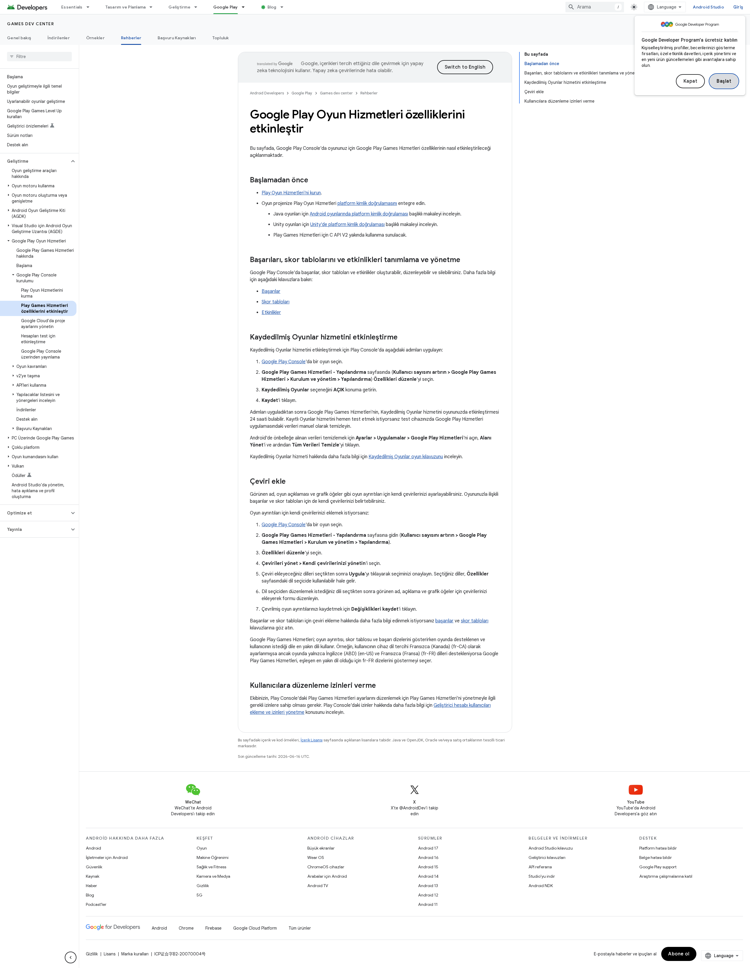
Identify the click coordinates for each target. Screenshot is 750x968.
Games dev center (30, 23)
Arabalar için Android (327, 876)
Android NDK (541, 885)
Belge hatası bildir (655, 857)
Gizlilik (203, 885)
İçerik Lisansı (312, 740)
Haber (91, 885)
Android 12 (428, 895)
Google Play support (657, 866)
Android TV (317, 885)
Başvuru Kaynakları (177, 37)
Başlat (724, 81)
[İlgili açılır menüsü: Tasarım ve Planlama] (153, 7)
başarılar (444, 621)
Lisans (109, 954)
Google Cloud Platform (255, 928)
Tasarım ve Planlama (125, 7)
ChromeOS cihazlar (325, 866)
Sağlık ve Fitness (211, 866)
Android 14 (428, 876)
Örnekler (95, 37)
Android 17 (428, 848)
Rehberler (131, 37)
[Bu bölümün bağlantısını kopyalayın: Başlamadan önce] (314, 180)
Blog (272, 7)
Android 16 (428, 857)
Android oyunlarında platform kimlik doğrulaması (359, 214)
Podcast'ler (96, 904)
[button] (34, 161)
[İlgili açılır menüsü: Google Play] (246, 7)
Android (93, 848)
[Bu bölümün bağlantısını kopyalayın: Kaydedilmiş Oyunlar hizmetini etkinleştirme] (403, 337)
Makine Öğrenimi (213, 857)
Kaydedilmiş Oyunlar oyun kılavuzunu (406, 457)
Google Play (225, 7)
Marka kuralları (135, 954)
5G (199, 895)
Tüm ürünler (300, 928)
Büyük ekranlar (321, 848)
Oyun (202, 848)
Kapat (690, 81)
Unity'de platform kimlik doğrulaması (347, 224)
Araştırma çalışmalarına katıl (665, 876)
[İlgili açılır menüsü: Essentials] (90, 7)
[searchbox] (39, 56)
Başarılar (271, 291)
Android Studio (708, 7)
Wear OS (315, 857)
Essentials (72, 7)
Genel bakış (19, 37)
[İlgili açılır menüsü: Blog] (284, 7)
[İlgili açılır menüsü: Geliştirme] (198, 7)
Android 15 (428, 866)
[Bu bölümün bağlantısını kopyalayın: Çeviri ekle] (291, 481)
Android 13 (428, 885)
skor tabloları (474, 621)
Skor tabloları (275, 302)
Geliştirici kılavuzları (547, 857)
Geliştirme (179, 7)
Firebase (213, 928)
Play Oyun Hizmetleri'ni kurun (291, 193)
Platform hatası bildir (658, 848)
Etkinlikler (271, 312)
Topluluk (220, 37)
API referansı (540, 866)
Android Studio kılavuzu (551, 848)
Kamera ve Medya (213, 876)
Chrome (186, 928)
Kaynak (92, 876)
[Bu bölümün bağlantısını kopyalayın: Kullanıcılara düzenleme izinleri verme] (382, 686)
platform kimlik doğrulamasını (367, 203)
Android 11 (428, 904)
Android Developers (267, 93)
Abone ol (678, 954)
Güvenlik (94, 866)
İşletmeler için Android (107, 857)
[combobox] (594, 7)
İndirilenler (58, 37)
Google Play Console (284, 362)
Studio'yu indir (542, 876)
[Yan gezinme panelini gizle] (70, 957)
